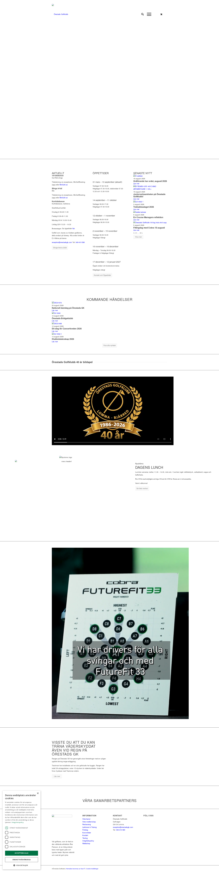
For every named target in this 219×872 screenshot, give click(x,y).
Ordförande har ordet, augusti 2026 (150, 181)
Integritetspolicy (88, 841)
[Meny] (148, 14)
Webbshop (86, 843)
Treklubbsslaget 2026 (143, 206)
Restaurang (86, 824)
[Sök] (142, 14)
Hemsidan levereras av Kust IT (75, 869)
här (73, 228)
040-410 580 (80, 242)
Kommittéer (86, 832)
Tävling (85, 838)
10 (140, 233)
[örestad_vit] (60, 14)
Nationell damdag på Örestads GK (68, 307)
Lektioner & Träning (89, 827)
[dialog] (22, 830)
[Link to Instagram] (56, 2)
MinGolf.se (64, 184)
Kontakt (85, 835)
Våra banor (86, 819)
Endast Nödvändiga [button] (22, 860)
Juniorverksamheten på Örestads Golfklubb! (149, 195)
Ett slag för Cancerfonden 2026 (67, 328)
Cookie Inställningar (92, 869)
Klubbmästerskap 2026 (63, 339)
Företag (85, 830)
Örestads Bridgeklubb (62, 318)
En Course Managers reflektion (148, 217)
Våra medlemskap (89, 821)
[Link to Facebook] (52, 2)
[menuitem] (142, 14)
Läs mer (136, 183)
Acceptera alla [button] (21, 853)
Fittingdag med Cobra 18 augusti (149, 227)
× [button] (38, 793)
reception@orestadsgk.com (62, 242)
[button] (21, 865)
